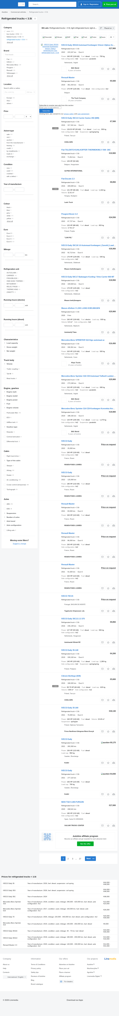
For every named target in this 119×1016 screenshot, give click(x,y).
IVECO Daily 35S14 (10, 938)
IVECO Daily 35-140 (69, 650)
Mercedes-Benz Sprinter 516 (12, 910)
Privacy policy (36, 968)
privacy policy (69, 114)
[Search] (30, 4)
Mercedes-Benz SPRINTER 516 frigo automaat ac (83, 340)
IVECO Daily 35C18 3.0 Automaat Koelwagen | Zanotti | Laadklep (89, 245)
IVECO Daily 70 (8, 917)
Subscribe (46, 111)
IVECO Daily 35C (9, 896)
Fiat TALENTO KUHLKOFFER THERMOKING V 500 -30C (86, 150)
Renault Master (68, 78)
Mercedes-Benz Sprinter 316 (12, 903)
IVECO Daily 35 (8, 883)
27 (80, 859)
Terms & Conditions (38, 964)
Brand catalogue (37, 984)
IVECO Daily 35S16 (10, 931)
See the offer (85, 844)
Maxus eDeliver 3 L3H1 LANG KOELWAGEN (80, 308)
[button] (108, 69)
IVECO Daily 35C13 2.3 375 (73, 619)
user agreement (83, 114)
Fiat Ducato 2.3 (67, 179)
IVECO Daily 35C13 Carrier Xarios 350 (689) (80, 118)
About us (6, 964)
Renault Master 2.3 (10, 945)
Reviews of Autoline (38, 976)
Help (4, 968)
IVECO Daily (66, 441)
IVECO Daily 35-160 (69, 708)
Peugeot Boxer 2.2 (69, 214)
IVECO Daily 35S (9, 890)
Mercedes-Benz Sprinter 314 (12, 924)
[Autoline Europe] (9, 4)
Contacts (6, 972)
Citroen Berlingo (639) (71, 676)
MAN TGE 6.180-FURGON (72, 802)
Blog (32, 980)
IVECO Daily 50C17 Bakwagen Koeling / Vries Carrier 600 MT (87, 277)
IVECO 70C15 (67, 596)
